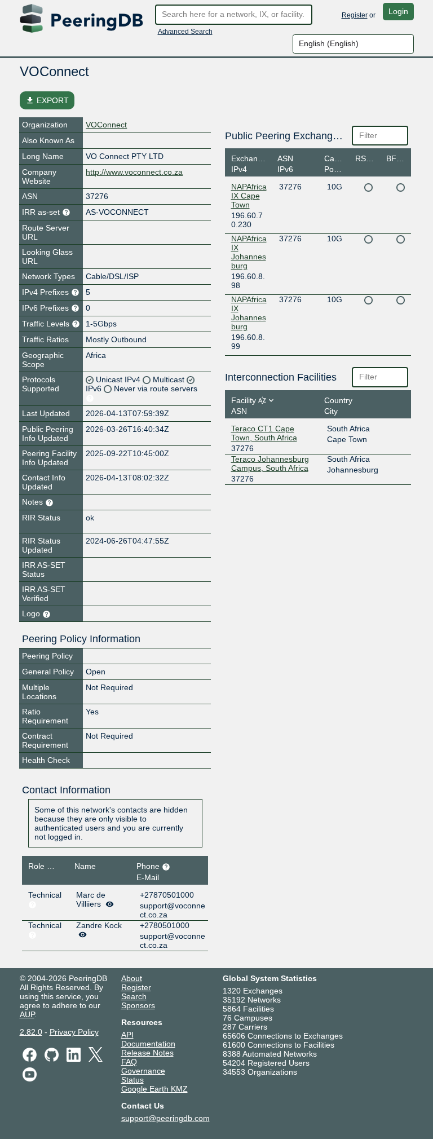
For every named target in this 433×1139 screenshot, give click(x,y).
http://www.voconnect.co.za (134, 171)
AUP (27, 1014)
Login (398, 11)
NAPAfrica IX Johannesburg (249, 252)
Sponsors (138, 1005)
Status (132, 1079)
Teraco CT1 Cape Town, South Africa (264, 433)
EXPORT (47, 100)
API (127, 1034)
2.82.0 (31, 1031)
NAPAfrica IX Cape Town (249, 195)
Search (134, 996)
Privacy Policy (74, 1031)
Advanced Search (185, 32)
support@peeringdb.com (165, 1118)
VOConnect (106, 124)
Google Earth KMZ (154, 1088)
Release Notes (147, 1052)
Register (355, 15)
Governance (143, 1070)
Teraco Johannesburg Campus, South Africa (270, 463)
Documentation (148, 1043)
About (131, 978)
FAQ (129, 1061)
